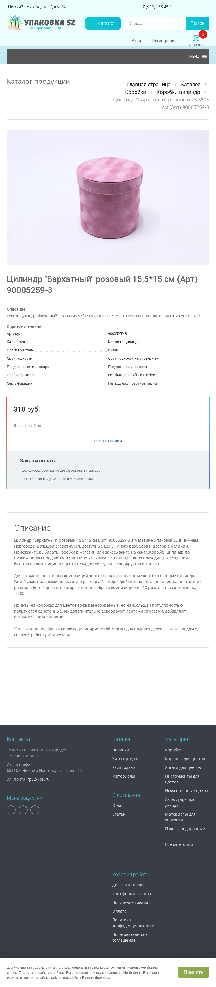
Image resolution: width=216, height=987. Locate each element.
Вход (136, 41)
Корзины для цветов (185, 758)
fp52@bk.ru (39, 779)
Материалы (123, 776)
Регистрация (164, 41)
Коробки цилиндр (179, 92)
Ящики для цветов (183, 767)
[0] (195, 38)
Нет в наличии (108, 441)
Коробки (136, 92)
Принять (193, 972)
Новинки (120, 750)
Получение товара (130, 902)
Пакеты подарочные (185, 828)
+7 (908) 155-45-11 (157, 7)
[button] (204, 135)
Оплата (119, 911)
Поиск (197, 23)
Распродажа (124, 767)
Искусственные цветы (186, 790)
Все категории (179, 844)
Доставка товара (128, 884)
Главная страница (149, 84)
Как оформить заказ (131, 893)
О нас (117, 805)
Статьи (119, 814)
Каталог (106, 23)
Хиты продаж (125, 758)
